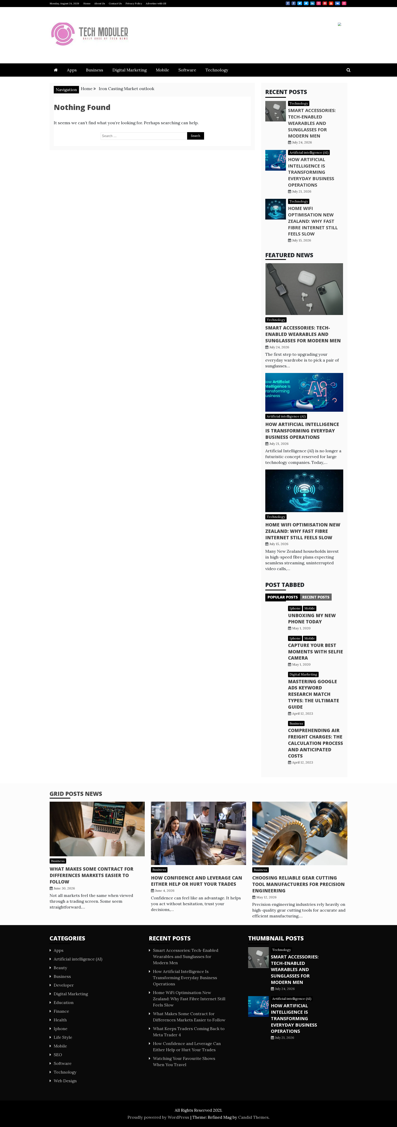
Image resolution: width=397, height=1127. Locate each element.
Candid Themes (253, 1117)
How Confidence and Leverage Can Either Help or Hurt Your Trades (196, 881)
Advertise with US (156, 3)
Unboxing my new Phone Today (312, 618)
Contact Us (115, 3)
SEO (58, 1054)
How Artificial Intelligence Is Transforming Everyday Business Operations (311, 172)
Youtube (331, 3)
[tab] (282, 597)
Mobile (162, 69)
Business (94, 69)
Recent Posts (315, 597)
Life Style (63, 1037)
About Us (99, 3)
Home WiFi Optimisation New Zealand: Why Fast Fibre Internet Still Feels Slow (313, 221)
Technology (217, 69)
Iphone (295, 608)
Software (187, 69)
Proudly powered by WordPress (159, 1117)
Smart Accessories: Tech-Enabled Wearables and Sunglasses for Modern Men (312, 123)
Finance (61, 1011)
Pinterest (325, 3)
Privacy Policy (134, 3)
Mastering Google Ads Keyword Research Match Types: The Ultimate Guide (313, 694)
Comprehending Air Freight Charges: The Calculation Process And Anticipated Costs (315, 743)
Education (64, 1002)
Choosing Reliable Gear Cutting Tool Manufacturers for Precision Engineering (298, 884)
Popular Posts (283, 597)
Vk (337, 3)
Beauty (60, 967)
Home (87, 3)
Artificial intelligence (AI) (308, 152)
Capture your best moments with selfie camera (315, 651)
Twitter (299, 3)
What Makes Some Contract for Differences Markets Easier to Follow (91, 875)
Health (60, 1019)
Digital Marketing (129, 69)
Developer (64, 985)
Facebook (288, 3)
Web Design (65, 1080)
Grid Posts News (76, 794)
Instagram (318, 3)
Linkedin (312, 3)
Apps (72, 69)
